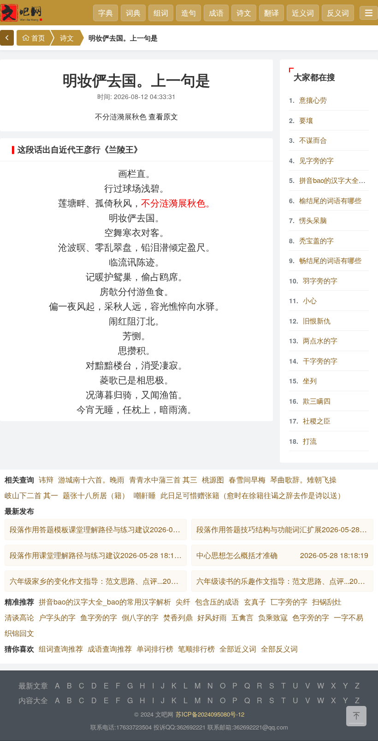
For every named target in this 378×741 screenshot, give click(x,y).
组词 (161, 12)
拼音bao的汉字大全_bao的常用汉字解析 (105, 601)
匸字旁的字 (289, 601)
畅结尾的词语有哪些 (330, 260)
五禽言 (242, 617)
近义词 (303, 12)
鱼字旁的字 (98, 617)
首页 (38, 37)
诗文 (243, 12)
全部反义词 (279, 648)
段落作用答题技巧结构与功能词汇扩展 (282, 529)
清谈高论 (19, 617)
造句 (188, 12)
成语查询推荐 (110, 648)
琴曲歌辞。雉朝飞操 (303, 479)
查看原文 (163, 116)
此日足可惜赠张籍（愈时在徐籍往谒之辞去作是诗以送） (252, 495)
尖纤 (183, 601)
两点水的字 (320, 340)
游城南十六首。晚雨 (91, 479)
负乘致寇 (273, 617)
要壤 (306, 120)
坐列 (310, 380)
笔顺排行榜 (196, 648)
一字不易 (348, 617)
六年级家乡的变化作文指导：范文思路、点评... (96, 581)
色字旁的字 (310, 617)
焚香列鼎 (178, 617)
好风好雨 (212, 617)
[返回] (7, 38)
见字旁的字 (316, 160)
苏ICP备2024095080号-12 (210, 714)
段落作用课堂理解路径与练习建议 (96, 555)
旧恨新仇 (317, 320)
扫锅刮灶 (327, 601)
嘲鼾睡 (145, 495)
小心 (310, 300)
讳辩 (46, 479)
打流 (310, 441)
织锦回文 (19, 633)
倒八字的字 (140, 617)
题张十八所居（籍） (96, 495)
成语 (216, 12)
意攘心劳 (313, 100)
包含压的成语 (217, 601)
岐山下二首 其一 (31, 495)
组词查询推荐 (61, 648)
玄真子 (255, 601)
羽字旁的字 (320, 280)
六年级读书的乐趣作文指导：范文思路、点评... (282, 581)
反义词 (338, 12)
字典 (105, 12)
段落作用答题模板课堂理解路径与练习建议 (96, 529)
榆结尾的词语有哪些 (330, 200)
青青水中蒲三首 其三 (163, 479)
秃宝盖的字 (316, 240)
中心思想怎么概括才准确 (282, 555)
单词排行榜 (154, 648)
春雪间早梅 (247, 479)
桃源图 (213, 479)
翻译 (271, 12)
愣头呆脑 (313, 220)
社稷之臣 (317, 420)
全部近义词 (237, 648)
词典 (133, 12)
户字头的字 (57, 617)
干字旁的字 (320, 360)
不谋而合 (313, 140)
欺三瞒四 (317, 401)
